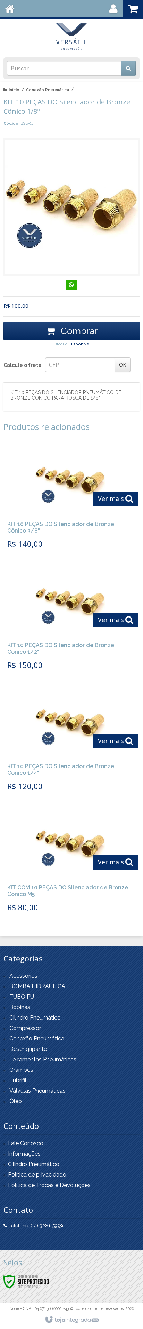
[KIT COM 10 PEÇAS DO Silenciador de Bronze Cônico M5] (70, 863)
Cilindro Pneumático (35, 1017)
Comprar (78, 331)
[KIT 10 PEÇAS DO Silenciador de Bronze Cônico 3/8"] (70, 499)
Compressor (25, 1028)
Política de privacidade (37, 1174)
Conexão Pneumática (47, 90)
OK (122, 364)
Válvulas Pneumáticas (37, 1090)
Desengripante (28, 1049)
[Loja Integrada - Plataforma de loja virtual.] (71, 1320)
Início (14, 90)
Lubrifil (17, 1080)
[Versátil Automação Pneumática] (71, 36)
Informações (24, 1153)
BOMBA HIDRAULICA (37, 986)
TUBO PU (21, 996)
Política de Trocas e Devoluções (49, 1185)
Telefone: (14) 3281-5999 (35, 1225)
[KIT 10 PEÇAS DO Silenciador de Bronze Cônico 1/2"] (70, 621)
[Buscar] (128, 68)
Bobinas (19, 1007)
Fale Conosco (25, 1143)
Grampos (21, 1070)
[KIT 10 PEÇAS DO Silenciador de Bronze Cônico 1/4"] (70, 742)
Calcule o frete (22, 365)
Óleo (15, 1101)
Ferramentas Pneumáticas (42, 1059)
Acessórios (23, 976)
